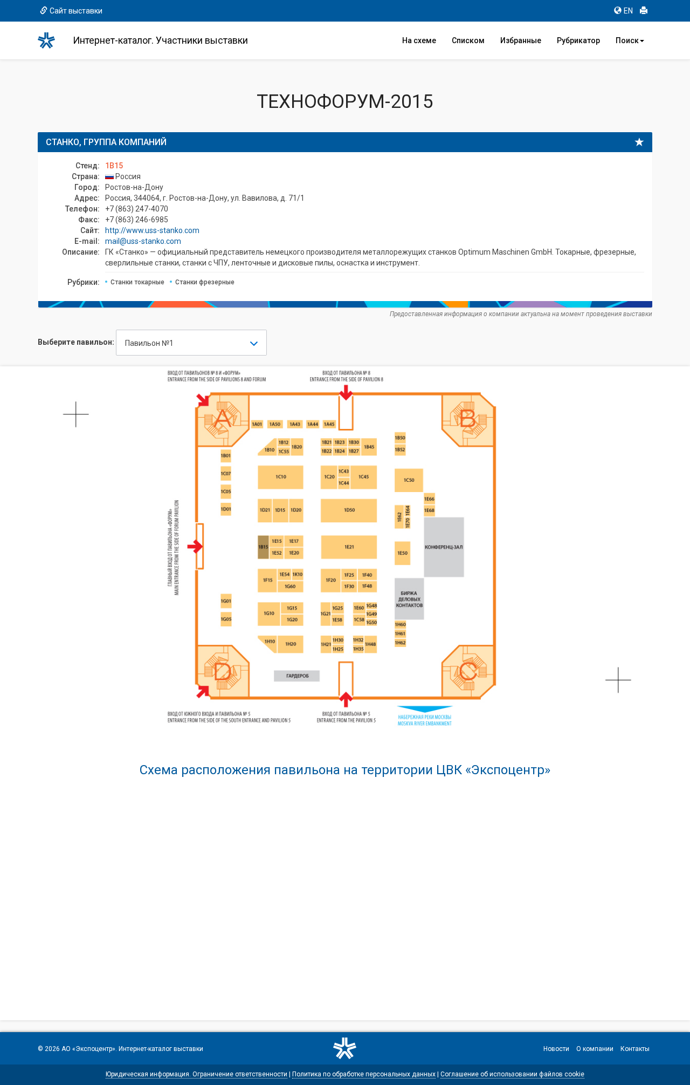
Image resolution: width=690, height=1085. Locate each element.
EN (628, 10)
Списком (468, 40)
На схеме (419, 40)
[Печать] (643, 10)
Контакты (635, 1049)
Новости (556, 1049)
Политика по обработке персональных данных (364, 1074)
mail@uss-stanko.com (143, 241)
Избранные (520, 40)
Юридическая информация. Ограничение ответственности (196, 1074)
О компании (594, 1049)
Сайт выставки (76, 10)
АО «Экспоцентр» (88, 1049)
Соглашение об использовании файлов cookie (512, 1074)
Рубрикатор (578, 40)
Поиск (627, 40)
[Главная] (51, 40)
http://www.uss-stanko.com (152, 230)
